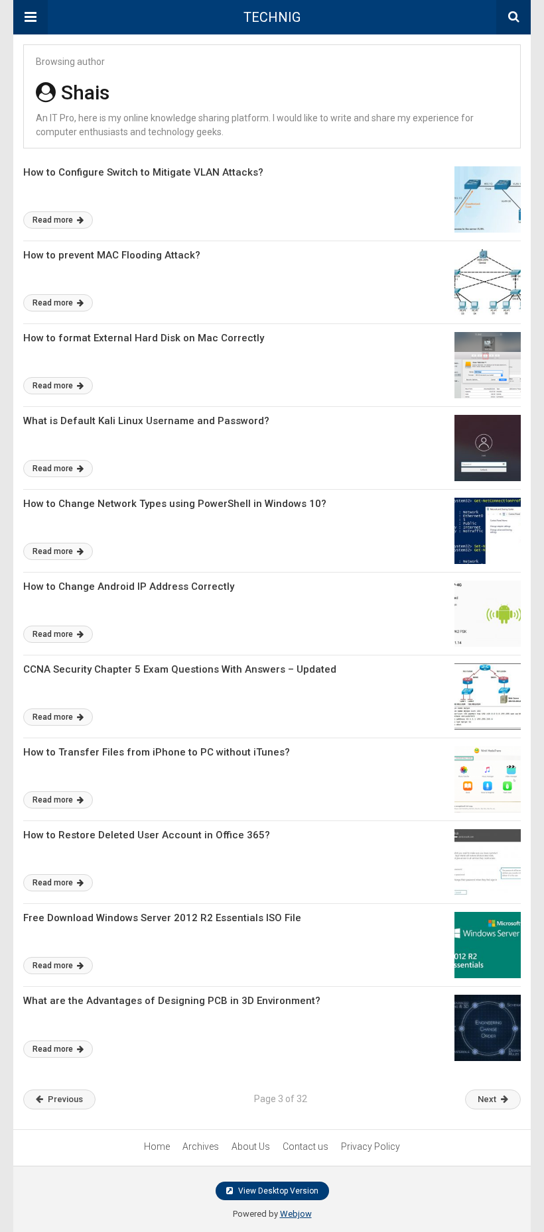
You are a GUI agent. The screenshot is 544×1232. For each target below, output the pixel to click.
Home (157, 1146)
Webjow (296, 1214)
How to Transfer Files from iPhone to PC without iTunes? (156, 752)
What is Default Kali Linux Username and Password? (146, 421)
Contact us (305, 1146)
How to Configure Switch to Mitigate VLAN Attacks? (143, 172)
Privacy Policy (370, 1146)
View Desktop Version (277, 1191)
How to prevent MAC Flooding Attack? (111, 255)
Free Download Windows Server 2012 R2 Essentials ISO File (162, 918)
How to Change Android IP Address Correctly (128, 586)
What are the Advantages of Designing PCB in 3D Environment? (171, 1001)
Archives (200, 1146)
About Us (251, 1146)
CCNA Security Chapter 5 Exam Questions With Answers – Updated (179, 669)
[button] (30, 17)
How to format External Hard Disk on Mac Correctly (143, 338)
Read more (54, 220)
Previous (65, 1099)
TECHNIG (272, 17)
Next (487, 1099)
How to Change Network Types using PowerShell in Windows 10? (174, 504)
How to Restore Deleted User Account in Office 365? (146, 835)
